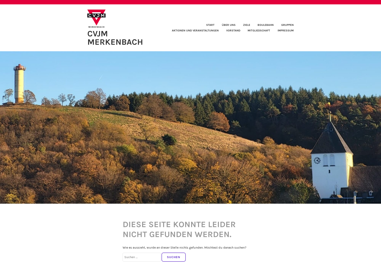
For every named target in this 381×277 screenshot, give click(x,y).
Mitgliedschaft (259, 30)
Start (210, 25)
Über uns (229, 25)
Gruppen (287, 25)
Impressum (286, 30)
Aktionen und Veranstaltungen (195, 30)
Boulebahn (266, 25)
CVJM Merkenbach (115, 38)
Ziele (246, 25)
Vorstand (233, 30)
